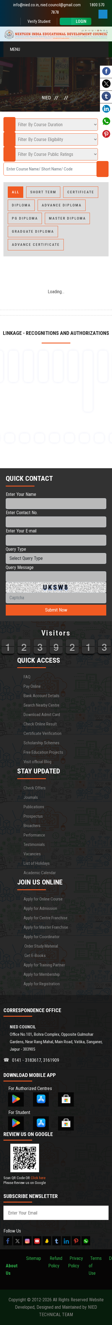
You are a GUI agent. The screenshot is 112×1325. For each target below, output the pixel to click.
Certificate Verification (42, 733)
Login (81, 21)
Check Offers (35, 788)
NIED (46, 97)
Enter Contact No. (22, 512)
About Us (12, 1266)
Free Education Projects (43, 752)
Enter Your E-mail (21, 531)
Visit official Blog (37, 761)
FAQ (27, 676)
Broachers (32, 825)
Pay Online (32, 686)
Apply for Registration (42, 983)
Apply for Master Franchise (46, 927)
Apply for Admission (40, 908)
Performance (34, 835)
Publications (34, 806)
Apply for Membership (42, 974)
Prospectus (33, 816)
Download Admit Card (42, 714)
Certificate (80, 192)
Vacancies (32, 853)
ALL (15, 192)
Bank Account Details (41, 695)
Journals (31, 797)
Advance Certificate (36, 244)
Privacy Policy (75, 1262)
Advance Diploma (62, 205)
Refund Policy (55, 1262)
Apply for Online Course (43, 899)
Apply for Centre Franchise (45, 917)
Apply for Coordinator (41, 936)
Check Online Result (40, 724)
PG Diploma (25, 218)
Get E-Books (35, 955)
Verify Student (39, 21)
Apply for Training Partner (44, 965)
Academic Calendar (40, 872)
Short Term (43, 192)
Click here (38, 1178)
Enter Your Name (21, 494)
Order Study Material (41, 946)
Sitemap (33, 1258)
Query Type (16, 549)
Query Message (20, 567)
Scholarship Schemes (41, 742)
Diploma (21, 205)
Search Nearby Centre (41, 705)
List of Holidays (37, 863)
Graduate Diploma (33, 231)
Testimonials (34, 844)
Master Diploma (67, 218)
